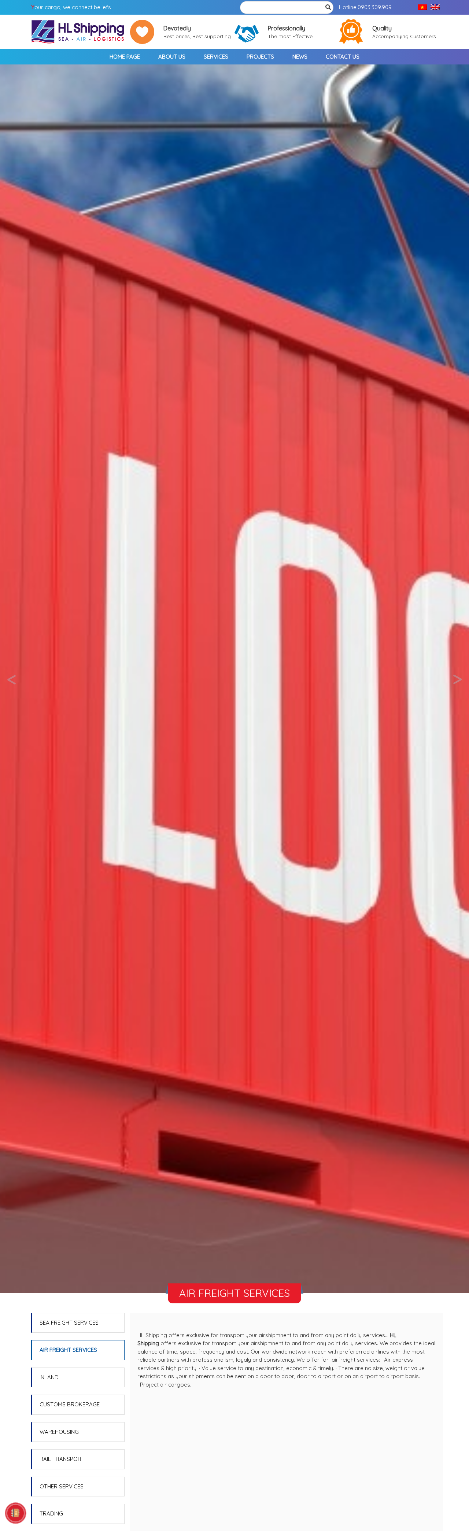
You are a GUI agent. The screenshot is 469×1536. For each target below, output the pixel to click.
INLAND (49, 1377)
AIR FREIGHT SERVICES (68, 1349)
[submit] (327, 7)
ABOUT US (171, 56)
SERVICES (216, 56)
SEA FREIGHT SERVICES (69, 1322)
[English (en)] (435, 7)
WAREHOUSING (59, 1431)
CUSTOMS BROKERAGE (70, 1404)
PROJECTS (260, 56)
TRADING (51, 1513)
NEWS (299, 56)
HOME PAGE (125, 56)
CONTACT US (342, 56)
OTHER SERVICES (62, 1486)
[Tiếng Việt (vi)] (422, 7)
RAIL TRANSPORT (62, 1458)
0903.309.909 (375, 7)
